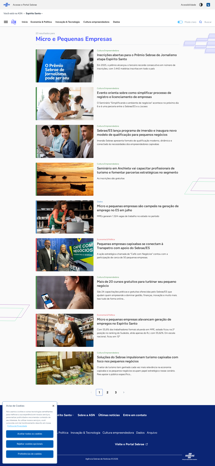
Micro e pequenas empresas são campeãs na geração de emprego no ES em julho (138, 208)
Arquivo (152, 432)
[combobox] (34, 13)
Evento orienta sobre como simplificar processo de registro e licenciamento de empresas (134, 95)
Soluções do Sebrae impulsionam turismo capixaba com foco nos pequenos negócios (137, 359)
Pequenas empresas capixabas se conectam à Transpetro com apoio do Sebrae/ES (130, 246)
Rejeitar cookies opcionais (30, 444)
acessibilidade (188, 4)
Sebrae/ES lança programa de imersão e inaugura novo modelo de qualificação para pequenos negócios (137, 133)
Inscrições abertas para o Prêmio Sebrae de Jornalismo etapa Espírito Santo (137, 57)
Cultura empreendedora (118, 432)
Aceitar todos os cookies (29, 434)
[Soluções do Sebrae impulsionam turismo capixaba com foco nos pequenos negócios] (64, 368)
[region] (29, 432)
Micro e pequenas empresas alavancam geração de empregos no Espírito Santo (134, 321)
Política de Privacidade (17, 426)
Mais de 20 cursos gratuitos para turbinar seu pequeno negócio (136, 284)
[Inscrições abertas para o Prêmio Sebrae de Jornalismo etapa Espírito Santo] (64, 65)
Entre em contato (135, 415)
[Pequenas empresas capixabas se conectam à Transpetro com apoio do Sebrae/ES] (64, 254)
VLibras (208, 4)
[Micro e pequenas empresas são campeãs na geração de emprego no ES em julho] (64, 217)
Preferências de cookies (30, 454)
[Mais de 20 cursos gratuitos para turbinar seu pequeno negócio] (64, 292)
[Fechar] (53, 406)
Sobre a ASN (86, 415)
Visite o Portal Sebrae (129, 444)
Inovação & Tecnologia (85, 432)
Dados (140, 432)
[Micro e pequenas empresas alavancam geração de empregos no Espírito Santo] (64, 330)
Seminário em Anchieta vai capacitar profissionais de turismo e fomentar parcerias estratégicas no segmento (137, 170)
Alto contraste (201, 4)
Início (25, 21)
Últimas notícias (109, 415)
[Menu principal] (6, 22)
